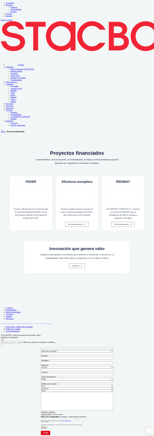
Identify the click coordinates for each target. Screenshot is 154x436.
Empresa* (44, 365)
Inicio (3, 132)
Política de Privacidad (66, 420)
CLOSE (45, 433)
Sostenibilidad (11, 310)
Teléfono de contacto (49, 384)
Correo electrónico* (48, 377)
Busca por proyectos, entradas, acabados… (40, 342)
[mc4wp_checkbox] (45, 421)
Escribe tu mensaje (48, 412)
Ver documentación (75, 224)
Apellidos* (45, 361)
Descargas (10, 319)
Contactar (75, 266)
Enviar (44, 428)
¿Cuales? (44, 372)
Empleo (9, 316)
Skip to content (6, 20)
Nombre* (44, 356)
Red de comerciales (13, 312)
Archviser (9, 314)
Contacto (9, 308)
